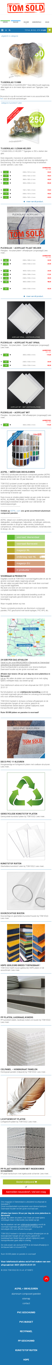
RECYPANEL (26, 1331)
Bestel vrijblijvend (25, 1182)
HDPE (26, 1359)
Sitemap (26, 1298)
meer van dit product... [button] (35, 202)
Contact (26, 1303)
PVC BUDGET (26, 1322)
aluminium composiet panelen (26, 1293)
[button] (2, 30)
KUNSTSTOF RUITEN (26, 1350)
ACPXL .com (15, 511)
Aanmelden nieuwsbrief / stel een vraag (26, 1192)
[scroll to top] (46, 1279)
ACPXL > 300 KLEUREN (26, 1288)
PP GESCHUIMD (26, 1340)
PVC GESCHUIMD (26, 1312)
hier (1, 99)
